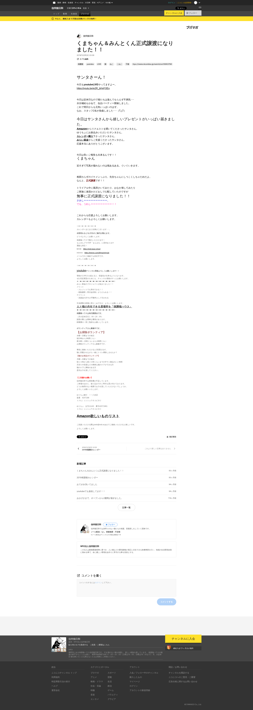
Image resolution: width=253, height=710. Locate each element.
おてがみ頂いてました (87, 484)
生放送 (70, 2)
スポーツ (112, 672)
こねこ (119, 64)
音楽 (93, 694)
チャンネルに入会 (174, 13)
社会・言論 (96, 686)
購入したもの (136, 677)
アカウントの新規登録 (140, 690)
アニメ (94, 677)
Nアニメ (100, 2)
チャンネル (79, 2)
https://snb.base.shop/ (91, 249)
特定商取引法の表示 (61, 681)
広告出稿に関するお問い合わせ (183, 681)
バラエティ (113, 694)
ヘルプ (55, 686)
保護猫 (80, 64)
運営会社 (56, 690)
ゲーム (111, 690)
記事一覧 (126, 507)
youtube (90, 64)
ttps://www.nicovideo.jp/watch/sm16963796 (152, 64)
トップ (56, 14)
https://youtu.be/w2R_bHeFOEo (93, 88)
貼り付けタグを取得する (78, 645)
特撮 (93, 690)
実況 (93, 2)
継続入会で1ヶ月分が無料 (183, 648)
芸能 (110, 677)
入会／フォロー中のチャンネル (144, 672)
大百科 (87, 2)
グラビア (112, 699)
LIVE (99, 64)
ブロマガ (85, 14)
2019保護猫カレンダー (87, 477)
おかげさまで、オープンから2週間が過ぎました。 (100, 498)
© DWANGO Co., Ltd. (192, 704)
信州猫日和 (57, 8)
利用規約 (56, 677)
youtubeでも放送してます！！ (91, 491)
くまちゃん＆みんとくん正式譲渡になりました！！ (100, 471)
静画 (64, 2)
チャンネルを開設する (179, 672)
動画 (59, 2)
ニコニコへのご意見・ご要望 (182, 677)
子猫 (127, 64)
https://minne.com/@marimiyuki (96, 253)
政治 (110, 686)
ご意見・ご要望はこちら (100, 645)
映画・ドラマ (97, 681)
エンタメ (95, 699)
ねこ (111, 64)
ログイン (171, 2)
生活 (85, 8)
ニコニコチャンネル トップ (64, 672)
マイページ (135, 681)
